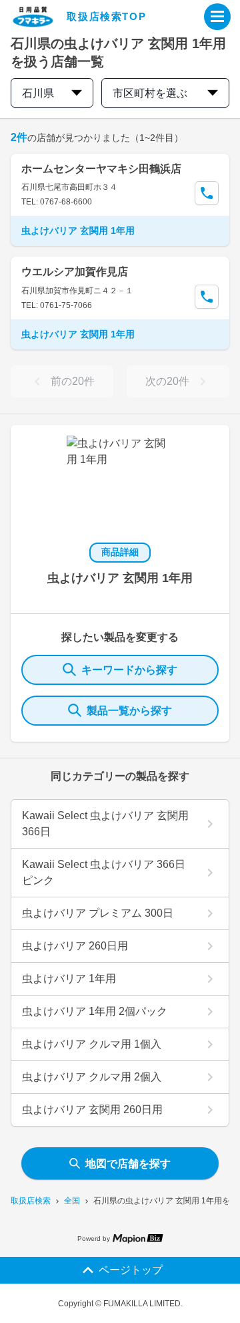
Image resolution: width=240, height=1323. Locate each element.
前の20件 (73, 381)
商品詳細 (120, 552)
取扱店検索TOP (106, 16)
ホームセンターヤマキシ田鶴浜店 (101, 168)
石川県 (38, 93)
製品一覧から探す (129, 710)
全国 (72, 1200)
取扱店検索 (31, 1200)
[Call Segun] (207, 193)
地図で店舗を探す (128, 1163)
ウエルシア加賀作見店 (74, 271)
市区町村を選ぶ (150, 93)
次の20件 (167, 381)
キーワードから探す (129, 670)
